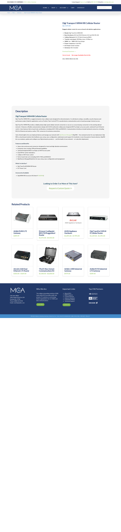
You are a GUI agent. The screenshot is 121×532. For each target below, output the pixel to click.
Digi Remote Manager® (65, 135)
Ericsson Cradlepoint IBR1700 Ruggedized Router (47, 233)
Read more (99, 263)
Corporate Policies (70, 299)
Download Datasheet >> (69, 51)
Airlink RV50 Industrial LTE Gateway (98, 270)
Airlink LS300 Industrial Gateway (73, 270)
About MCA (68, 293)
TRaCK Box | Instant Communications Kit (46, 270)
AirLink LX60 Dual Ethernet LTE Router (21, 270)
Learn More (40, 304)
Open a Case (83, 2)
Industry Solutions (70, 298)
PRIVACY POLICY (85, 316)
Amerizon (33, 2)
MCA (25, 2)
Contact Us (66, 304)
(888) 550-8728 (18, 301)
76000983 (40, 175)
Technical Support (70, 301)
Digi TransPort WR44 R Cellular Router (98, 232)
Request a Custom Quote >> (60, 188)
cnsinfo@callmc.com (109, 2)
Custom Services (69, 296)
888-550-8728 (94, 2)
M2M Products (69, 295)
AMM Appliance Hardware (70, 232)
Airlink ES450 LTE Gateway (20, 232)
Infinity (29, 2)
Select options (22, 226)
